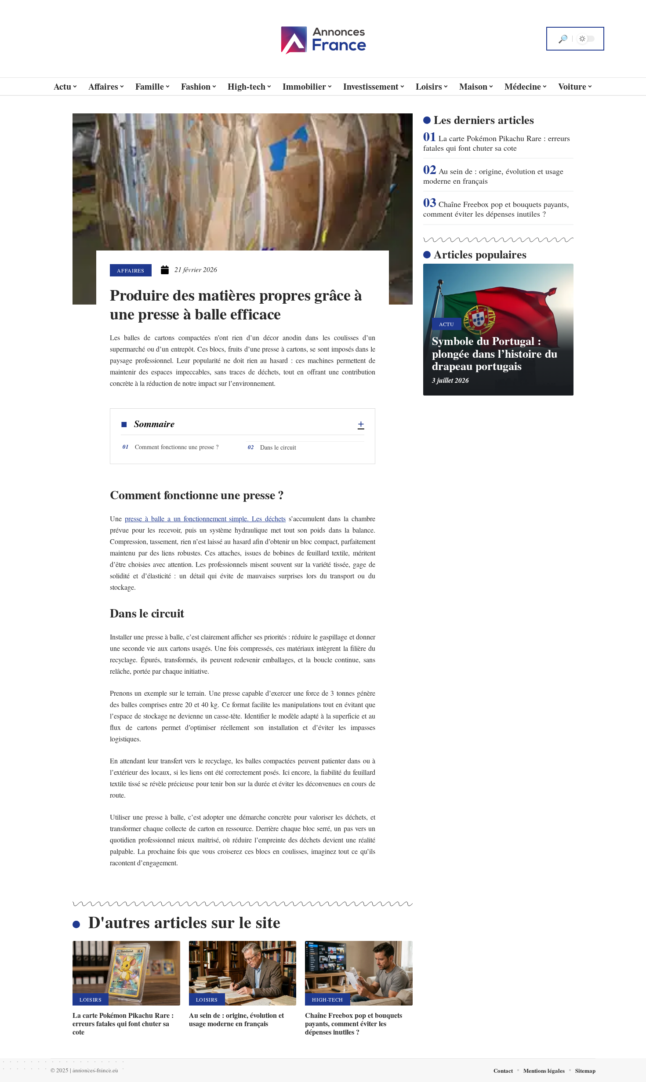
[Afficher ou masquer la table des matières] (269, 424)
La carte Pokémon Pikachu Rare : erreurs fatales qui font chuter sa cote (123, 1023)
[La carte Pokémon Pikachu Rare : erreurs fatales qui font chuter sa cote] (126, 973)
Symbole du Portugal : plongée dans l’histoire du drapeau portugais (494, 353)
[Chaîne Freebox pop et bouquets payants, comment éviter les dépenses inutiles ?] (359, 973)
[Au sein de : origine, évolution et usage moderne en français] (243, 973)
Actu (446, 323)
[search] (563, 38)
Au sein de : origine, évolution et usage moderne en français (236, 1019)
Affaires (131, 270)
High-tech (327, 999)
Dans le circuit (278, 447)
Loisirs (91, 999)
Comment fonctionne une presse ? (176, 447)
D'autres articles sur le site (184, 922)
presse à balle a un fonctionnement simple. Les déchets (205, 518)
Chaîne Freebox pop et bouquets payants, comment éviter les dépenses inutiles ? (353, 1023)
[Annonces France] (323, 38)
